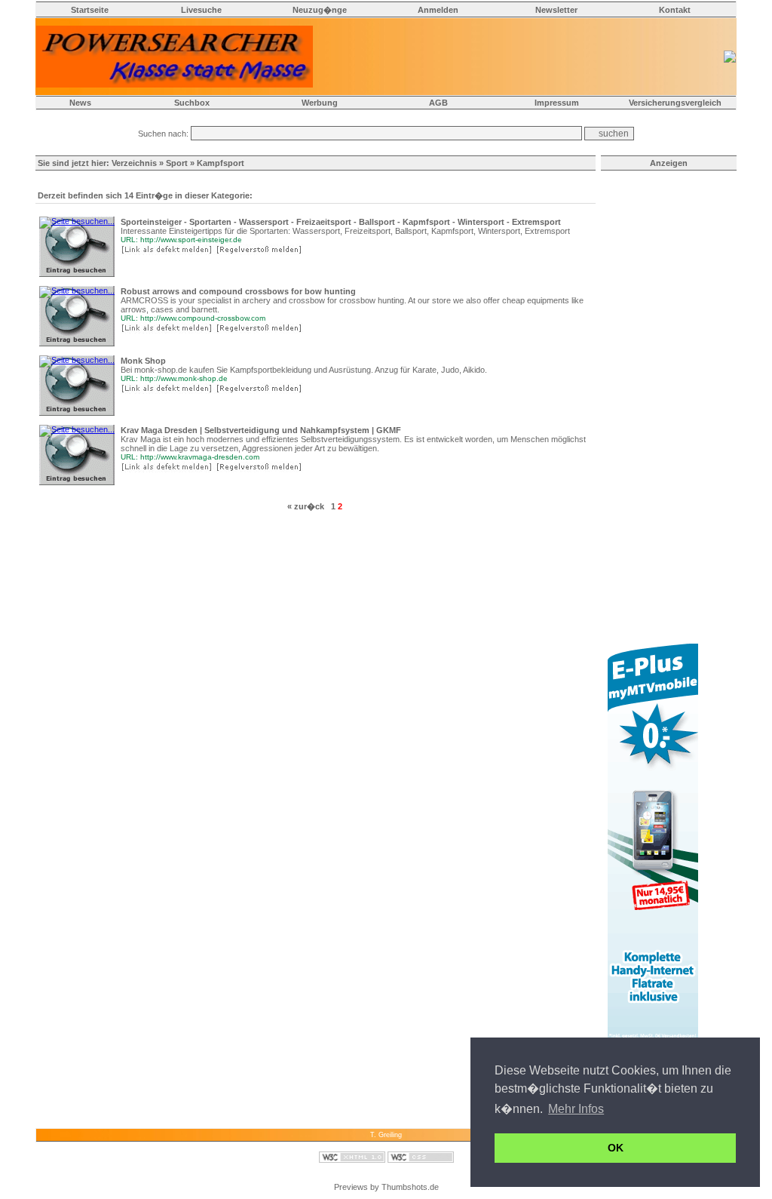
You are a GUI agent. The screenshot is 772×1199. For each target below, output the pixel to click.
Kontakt (675, 9)
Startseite (90, 9)
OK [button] (615, 1148)
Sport (177, 163)
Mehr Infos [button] (576, 1108)
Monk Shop (143, 360)
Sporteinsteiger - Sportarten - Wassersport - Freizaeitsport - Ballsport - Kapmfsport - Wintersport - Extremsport (341, 221)
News (80, 102)
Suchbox (192, 102)
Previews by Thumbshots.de (386, 1186)
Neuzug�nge (320, 9)
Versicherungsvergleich (675, 102)
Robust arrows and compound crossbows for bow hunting (238, 291)
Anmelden (438, 9)
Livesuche (201, 9)
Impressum (557, 102)
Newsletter (556, 9)
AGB (438, 102)
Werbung (320, 102)
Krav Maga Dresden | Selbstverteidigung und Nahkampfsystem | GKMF (261, 430)
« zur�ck (305, 506)
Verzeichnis (134, 163)
